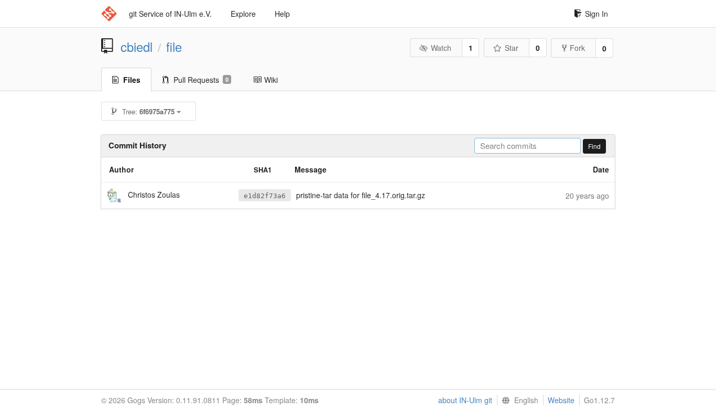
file (174, 47)
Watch (441, 47)
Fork (577, 47)
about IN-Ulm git (465, 400)
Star (511, 47)
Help (282, 13)
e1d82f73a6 (265, 196)
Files (131, 79)
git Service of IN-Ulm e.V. (170, 13)
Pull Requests (201, 79)
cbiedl (137, 47)
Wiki (271, 79)
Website (561, 400)
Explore (243, 13)
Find (594, 146)
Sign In (596, 13)
